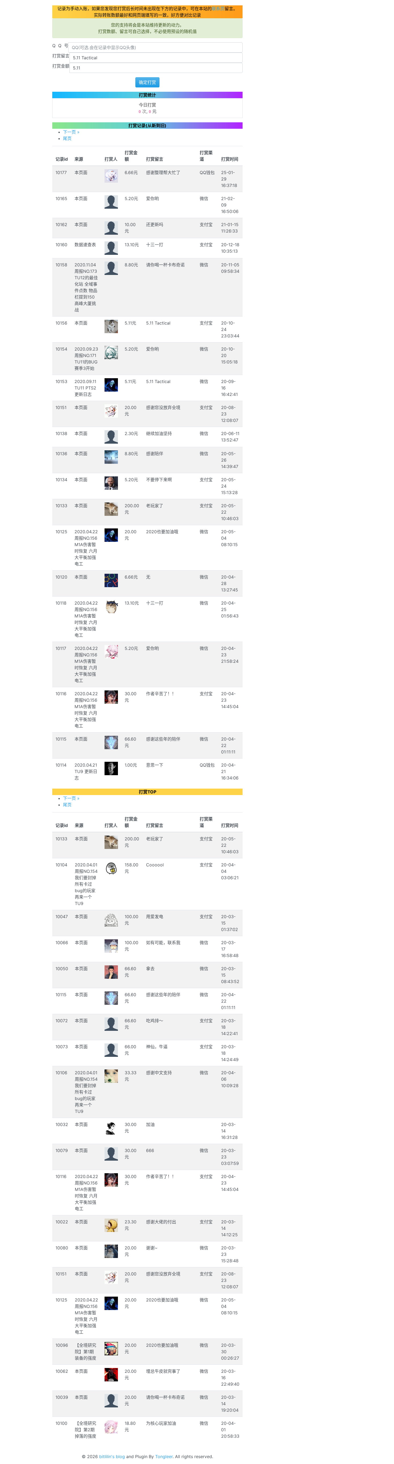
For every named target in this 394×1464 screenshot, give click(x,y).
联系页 (218, 8)
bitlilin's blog (112, 1456)
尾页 (67, 138)
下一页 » (71, 132)
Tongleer (164, 1456)
